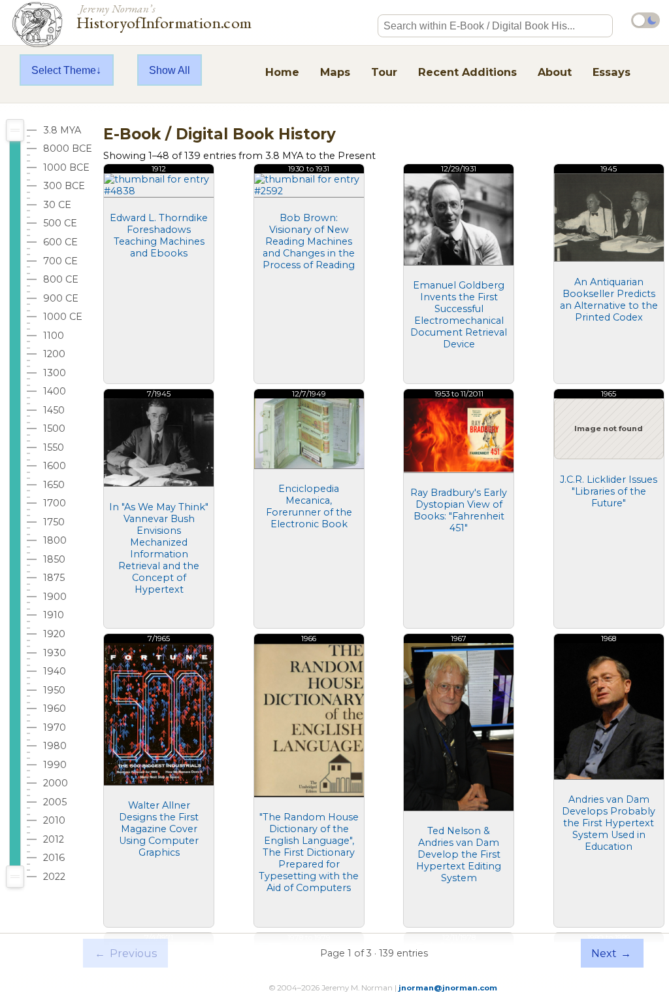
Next (611, 953)
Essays (611, 72)
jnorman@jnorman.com (448, 987)
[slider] (15, 130)
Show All (169, 70)
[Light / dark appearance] (645, 20)
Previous (126, 953)
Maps (335, 72)
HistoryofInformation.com (164, 15)
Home (282, 72)
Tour (384, 72)
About (555, 72)
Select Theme (63, 70)
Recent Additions (467, 72)
